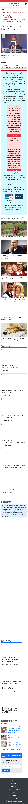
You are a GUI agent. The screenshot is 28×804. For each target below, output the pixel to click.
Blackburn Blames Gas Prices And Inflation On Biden (11, 710)
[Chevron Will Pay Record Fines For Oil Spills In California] (14, 405)
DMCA (14, 795)
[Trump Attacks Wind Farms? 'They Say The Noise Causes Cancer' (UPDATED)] (14, 455)
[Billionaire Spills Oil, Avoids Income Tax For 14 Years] (14, 480)
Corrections (14, 798)
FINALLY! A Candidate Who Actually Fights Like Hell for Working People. (14, 744)
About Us (14, 784)
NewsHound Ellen (6, 664)
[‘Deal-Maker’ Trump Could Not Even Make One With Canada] (11, 650)
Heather (4, 715)
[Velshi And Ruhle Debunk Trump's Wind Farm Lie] (14, 381)
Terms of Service (6, 514)
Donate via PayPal (19, 196)
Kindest (9, 200)
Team (14, 781)
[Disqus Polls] (14, 537)
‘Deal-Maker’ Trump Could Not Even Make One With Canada (11, 659)
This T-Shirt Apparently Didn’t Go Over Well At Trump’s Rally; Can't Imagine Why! (11, 684)
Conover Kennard (6, 691)
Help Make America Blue (11, 749)
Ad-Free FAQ (21, 177)
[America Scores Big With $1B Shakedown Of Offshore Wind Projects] (14, 430)
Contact (14, 787)
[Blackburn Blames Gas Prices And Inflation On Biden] (11, 700)
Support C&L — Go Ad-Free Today (14, 1)
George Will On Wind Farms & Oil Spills (11, 27)
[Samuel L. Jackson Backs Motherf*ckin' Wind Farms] (14, 356)
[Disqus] (14, 576)
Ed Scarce (6, 56)
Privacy (14, 792)
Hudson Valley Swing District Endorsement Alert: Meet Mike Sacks (14, 737)
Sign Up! (6, 770)
